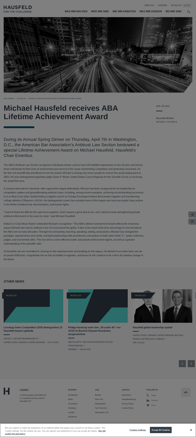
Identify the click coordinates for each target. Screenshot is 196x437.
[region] (98, 430)
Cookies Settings (138, 430)
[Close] (191, 430)
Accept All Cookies (161, 430)
